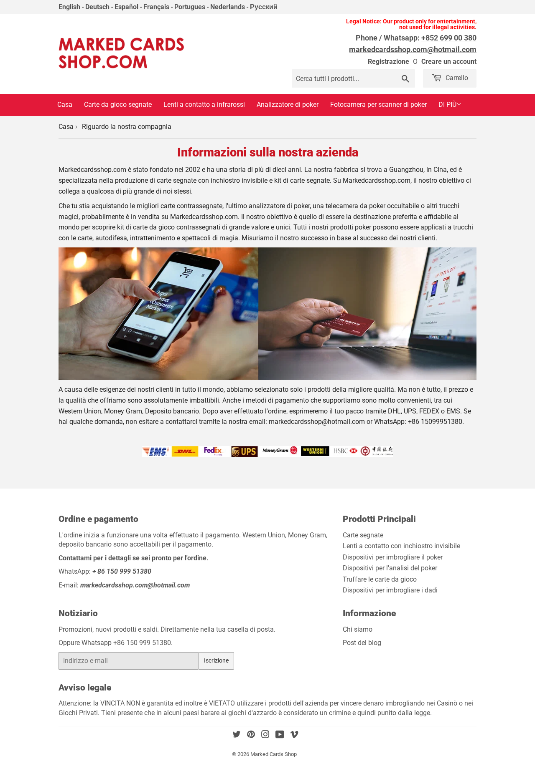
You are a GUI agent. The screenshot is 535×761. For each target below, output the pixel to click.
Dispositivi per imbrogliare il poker (393, 557)
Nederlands (227, 7)
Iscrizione (216, 660)
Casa (64, 104)
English (69, 7)
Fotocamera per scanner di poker (378, 104)
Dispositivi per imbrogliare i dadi (390, 590)
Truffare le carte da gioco (380, 579)
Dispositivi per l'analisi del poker (390, 568)
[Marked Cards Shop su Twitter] (236, 735)
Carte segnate (363, 535)
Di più (447, 104)
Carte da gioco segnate (118, 104)
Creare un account (448, 62)
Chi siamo (357, 629)
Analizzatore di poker (287, 104)
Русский (264, 7)
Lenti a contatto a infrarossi (204, 104)
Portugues (189, 7)
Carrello (456, 78)
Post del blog (362, 643)
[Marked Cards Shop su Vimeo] (294, 735)
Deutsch (97, 7)
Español (126, 7)
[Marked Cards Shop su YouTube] (279, 735)
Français (156, 7)
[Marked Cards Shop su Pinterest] (251, 735)
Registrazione (388, 62)
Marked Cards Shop (273, 754)
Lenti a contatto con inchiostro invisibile (401, 546)
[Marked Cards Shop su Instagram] (265, 735)
